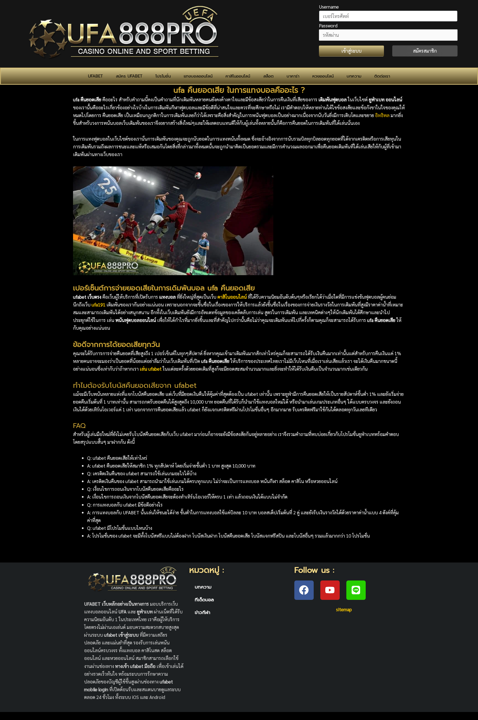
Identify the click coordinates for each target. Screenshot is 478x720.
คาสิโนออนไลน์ (237, 76)
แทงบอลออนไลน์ (198, 76)
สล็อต (268, 76)
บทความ (354, 76)
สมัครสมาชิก (425, 51)
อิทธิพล (382, 115)
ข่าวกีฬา (202, 612)
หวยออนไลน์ (323, 76)
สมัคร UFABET (129, 76)
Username (329, 7)
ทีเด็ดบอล (204, 599)
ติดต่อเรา (382, 76)
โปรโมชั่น (163, 76)
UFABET (95, 76)
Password (328, 25)
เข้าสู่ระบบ (351, 51)
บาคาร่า (293, 76)
